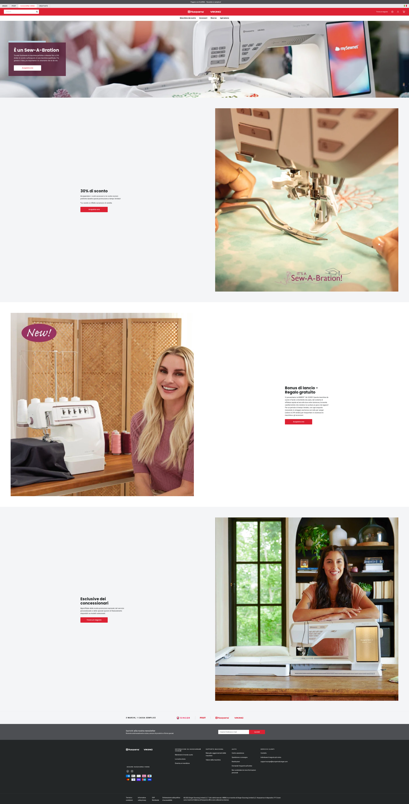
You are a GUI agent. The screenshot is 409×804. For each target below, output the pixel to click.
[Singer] (183, 717)
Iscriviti (257, 732)
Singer (4, 6)
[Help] (392, 12)
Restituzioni (236, 761)
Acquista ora (27, 68)
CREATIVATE (43, 6)
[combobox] (21, 12)
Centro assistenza (238, 753)
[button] (404, 11)
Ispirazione (224, 18)
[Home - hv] (204, 11)
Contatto (264, 753)
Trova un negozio (382, 12)
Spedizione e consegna (239, 757)
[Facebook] (127, 771)
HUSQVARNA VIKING (27, 6)
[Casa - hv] (139, 749)
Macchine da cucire (188, 18)
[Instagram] (132, 771)
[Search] (37, 11)
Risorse (214, 18)
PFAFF (14, 6)
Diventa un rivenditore (182, 763)
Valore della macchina (213, 760)
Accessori (203, 18)
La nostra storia (180, 759)
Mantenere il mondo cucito (184, 755)
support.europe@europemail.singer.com (274, 761)
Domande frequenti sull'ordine (242, 766)
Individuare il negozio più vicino (271, 757)
